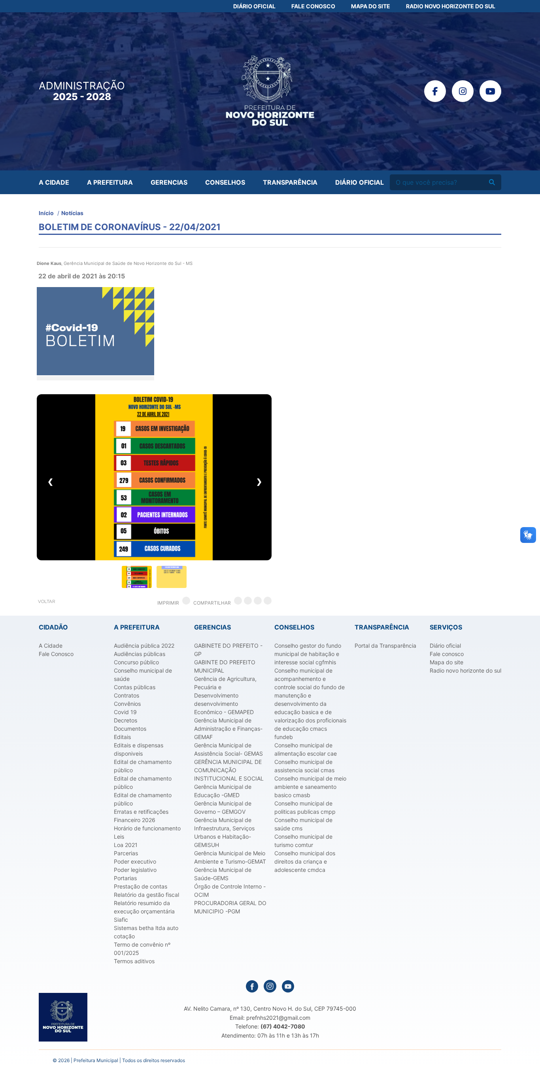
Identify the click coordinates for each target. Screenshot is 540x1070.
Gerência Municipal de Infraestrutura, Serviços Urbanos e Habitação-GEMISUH (224, 832)
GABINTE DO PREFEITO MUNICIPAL (224, 666)
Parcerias (126, 853)
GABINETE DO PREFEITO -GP (228, 649)
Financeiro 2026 (134, 820)
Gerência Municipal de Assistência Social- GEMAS (228, 749)
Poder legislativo (135, 869)
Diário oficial (445, 645)
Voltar (46, 601)
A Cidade (54, 182)
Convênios (127, 703)
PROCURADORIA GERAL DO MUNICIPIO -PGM (230, 907)
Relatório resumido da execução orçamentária (144, 907)
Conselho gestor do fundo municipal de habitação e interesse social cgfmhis (307, 653)
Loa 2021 (126, 844)
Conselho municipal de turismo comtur (303, 840)
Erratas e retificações (141, 811)
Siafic (121, 919)
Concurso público (136, 662)
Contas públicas (134, 687)
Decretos (125, 720)
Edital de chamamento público (143, 765)
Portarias (125, 878)
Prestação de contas (140, 886)
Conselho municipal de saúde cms (303, 824)
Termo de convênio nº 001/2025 (142, 948)
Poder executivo (135, 861)
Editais (122, 736)
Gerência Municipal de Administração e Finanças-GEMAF (228, 728)
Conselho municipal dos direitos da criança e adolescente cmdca (304, 861)
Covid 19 (125, 712)
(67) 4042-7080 (283, 1026)
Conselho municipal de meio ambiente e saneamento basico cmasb (310, 786)
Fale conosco (447, 653)
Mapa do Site (370, 6)
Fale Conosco (313, 6)
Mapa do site (446, 662)
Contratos (126, 695)
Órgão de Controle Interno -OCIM (230, 890)
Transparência (290, 182)
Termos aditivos (134, 961)
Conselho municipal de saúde (143, 674)
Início (46, 213)
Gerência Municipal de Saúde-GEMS (222, 873)
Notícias (72, 213)
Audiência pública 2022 (144, 645)
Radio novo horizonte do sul (465, 670)
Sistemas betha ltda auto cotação (146, 932)
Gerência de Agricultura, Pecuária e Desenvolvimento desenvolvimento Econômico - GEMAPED (225, 695)
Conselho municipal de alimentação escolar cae (305, 749)
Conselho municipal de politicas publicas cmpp (305, 807)
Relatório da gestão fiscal (146, 894)
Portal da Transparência (385, 645)
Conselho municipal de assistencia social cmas (304, 765)
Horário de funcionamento (147, 828)
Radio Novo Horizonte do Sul (450, 6)
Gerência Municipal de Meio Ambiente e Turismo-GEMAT (230, 857)
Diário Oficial (254, 6)
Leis (119, 836)
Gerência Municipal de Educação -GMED (222, 790)
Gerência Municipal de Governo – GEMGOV (222, 807)
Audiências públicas (139, 653)
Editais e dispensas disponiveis (138, 749)
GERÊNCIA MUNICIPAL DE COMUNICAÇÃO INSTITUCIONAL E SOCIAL (229, 770)
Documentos (130, 728)
